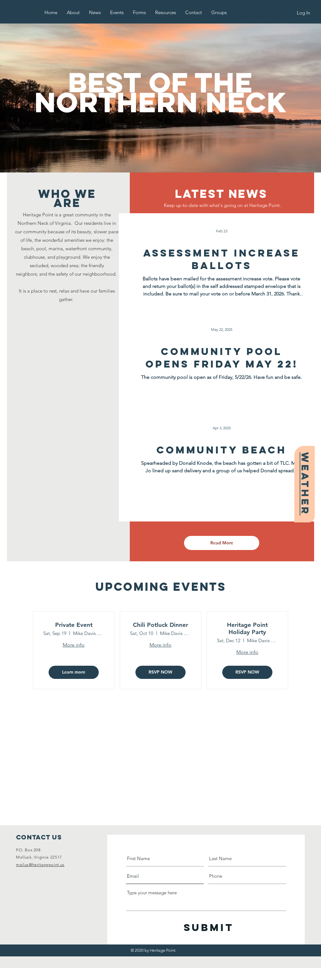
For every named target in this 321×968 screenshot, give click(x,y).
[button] (73, 12)
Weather (305, 484)
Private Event (73, 625)
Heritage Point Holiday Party (247, 629)
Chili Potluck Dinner (160, 625)
